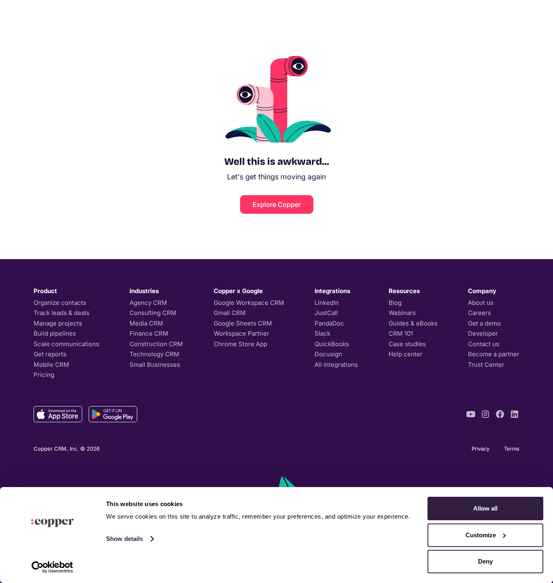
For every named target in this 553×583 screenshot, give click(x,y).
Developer (483, 333)
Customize (481, 535)
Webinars (402, 313)
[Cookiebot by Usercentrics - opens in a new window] (52, 567)
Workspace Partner (241, 333)
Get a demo (484, 323)
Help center (406, 354)
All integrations (336, 364)
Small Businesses (155, 364)
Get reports (50, 354)
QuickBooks (332, 344)
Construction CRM (156, 344)
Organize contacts (60, 302)
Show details (124, 538)
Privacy (480, 448)
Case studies (407, 344)
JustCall (326, 313)
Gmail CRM (230, 313)
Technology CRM (154, 354)
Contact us (483, 344)
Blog (395, 302)
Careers (479, 313)
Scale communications (66, 344)
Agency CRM (148, 302)
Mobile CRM (51, 364)
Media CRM (146, 323)
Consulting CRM (153, 313)
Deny (485, 561)
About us (480, 302)
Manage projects (58, 323)
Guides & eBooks (413, 323)
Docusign (328, 354)
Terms (511, 448)
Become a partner (493, 354)
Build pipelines (55, 333)
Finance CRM (149, 333)
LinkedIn (327, 302)
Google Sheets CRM (243, 323)
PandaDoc (329, 323)
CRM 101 (401, 333)
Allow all (485, 508)
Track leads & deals (61, 313)
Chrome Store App (240, 344)
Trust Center (486, 364)
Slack (322, 333)
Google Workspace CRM (249, 302)
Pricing (44, 375)
